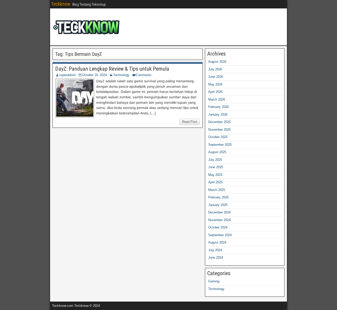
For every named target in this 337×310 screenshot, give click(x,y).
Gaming (213, 281)
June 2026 (215, 77)
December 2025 (219, 122)
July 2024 (215, 250)
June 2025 (215, 167)
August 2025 (217, 152)
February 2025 (218, 197)
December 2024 (219, 212)
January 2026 (217, 114)
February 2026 (218, 107)
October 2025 (217, 137)
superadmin (67, 75)
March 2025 (216, 190)
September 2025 (220, 144)
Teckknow (60, 4)
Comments (143, 75)
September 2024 (220, 235)
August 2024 (217, 242)
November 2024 (219, 220)
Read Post (189, 122)
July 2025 (215, 160)
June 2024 (215, 257)
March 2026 (216, 99)
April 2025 (215, 182)
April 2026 (215, 92)
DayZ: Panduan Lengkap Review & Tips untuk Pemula (112, 69)
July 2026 (215, 69)
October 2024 (217, 227)
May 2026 (215, 84)
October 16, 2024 (94, 75)
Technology (121, 75)
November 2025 (219, 129)
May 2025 (215, 175)
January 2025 (217, 205)
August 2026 (217, 61)
